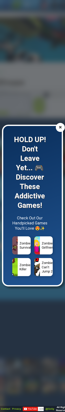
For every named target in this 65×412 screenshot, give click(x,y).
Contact (5, 408)
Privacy (16, 408)
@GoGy (50, 408)
